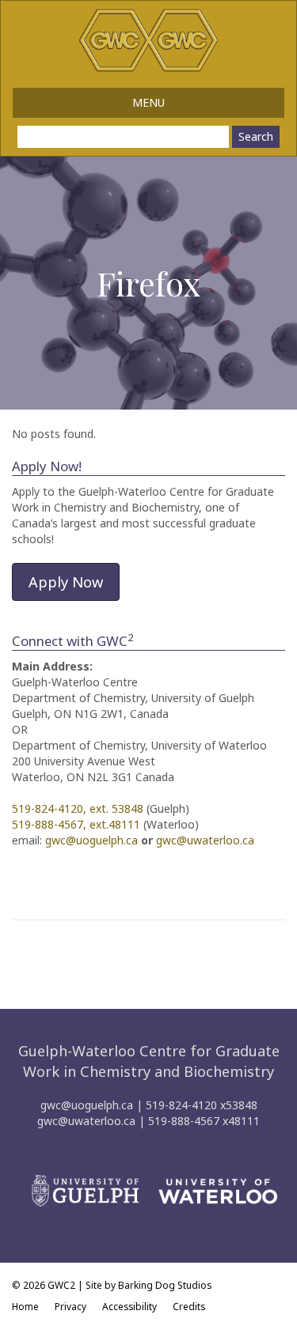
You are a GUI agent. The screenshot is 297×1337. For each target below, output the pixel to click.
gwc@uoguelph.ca (91, 840)
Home (25, 1306)
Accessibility (129, 1306)
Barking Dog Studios (164, 1284)
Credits (189, 1306)
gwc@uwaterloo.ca (205, 840)
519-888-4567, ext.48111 (76, 824)
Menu (148, 102)
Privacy (70, 1306)
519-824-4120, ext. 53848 (77, 808)
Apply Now (66, 581)
